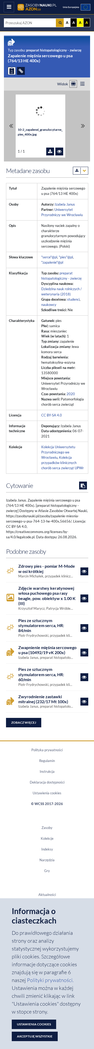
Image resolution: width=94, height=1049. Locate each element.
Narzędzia (47, 860)
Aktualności (47, 895)
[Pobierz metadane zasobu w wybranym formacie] (80, 171)
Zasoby (47, 828)
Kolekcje (47, 838)
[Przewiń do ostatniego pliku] (83, 126)
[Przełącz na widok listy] (82, 84)
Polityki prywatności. (50, 980)
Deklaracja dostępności (47, 782)
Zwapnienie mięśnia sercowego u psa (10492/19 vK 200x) (47, 650)
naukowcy (48, 304)
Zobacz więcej (23, 722)
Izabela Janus (65, 204)
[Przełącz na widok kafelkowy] (73, 84)
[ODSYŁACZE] (21, 71)
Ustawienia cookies (47, 793)
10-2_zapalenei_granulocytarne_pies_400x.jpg (40, 132)
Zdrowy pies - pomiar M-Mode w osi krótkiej (46, 568)
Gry (47, 871)
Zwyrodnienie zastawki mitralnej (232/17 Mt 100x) (43, 699)
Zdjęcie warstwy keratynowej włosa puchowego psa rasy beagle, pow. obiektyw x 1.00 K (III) (46, 596)
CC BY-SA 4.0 (51, 415)
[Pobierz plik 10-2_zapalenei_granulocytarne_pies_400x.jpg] (50, 151)
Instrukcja (47, 771)
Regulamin (47, 761)
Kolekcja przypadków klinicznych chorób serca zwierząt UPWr (62, 462)
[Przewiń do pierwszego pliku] (11, 126)
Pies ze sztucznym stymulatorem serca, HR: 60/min (41, 674)
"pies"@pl (66, 257)
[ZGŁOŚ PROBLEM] (12, 71)
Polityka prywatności (47, 750)
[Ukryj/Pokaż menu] (9, 7)
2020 (71, 394)
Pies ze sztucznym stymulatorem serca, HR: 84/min (41, 625)
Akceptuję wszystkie (34, 1036)
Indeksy (47, 849)
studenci (73, 299)
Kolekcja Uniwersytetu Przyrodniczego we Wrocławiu (58, 452)
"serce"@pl (49, 257)
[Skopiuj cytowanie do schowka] (83, 485)
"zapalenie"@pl (52, 262)
